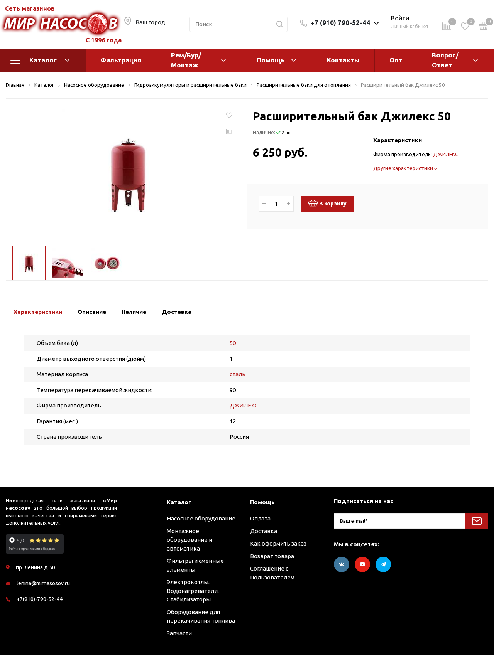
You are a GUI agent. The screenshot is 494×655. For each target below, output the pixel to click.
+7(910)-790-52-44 (40, 599)
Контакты (343, 60)
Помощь (271, 60)
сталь (237, 374)
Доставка (263, 531)
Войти (400, 18)
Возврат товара (272, 556)
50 (233, 343)
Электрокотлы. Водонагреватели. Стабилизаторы (193, 591)
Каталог (43, 60)
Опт (395, 60)
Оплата (260, 518)
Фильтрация (120, 60)
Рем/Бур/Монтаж (186, 60)
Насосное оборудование (201, 518)
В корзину (333, 203)
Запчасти (179, 633)
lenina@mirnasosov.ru (43, 583)
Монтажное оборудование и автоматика (189, 540)
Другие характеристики (403, 168)
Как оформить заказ (278, 543)
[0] (483, 27)
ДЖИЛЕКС (445, 154)
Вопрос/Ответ (445, 60)
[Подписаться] (476, 521)
